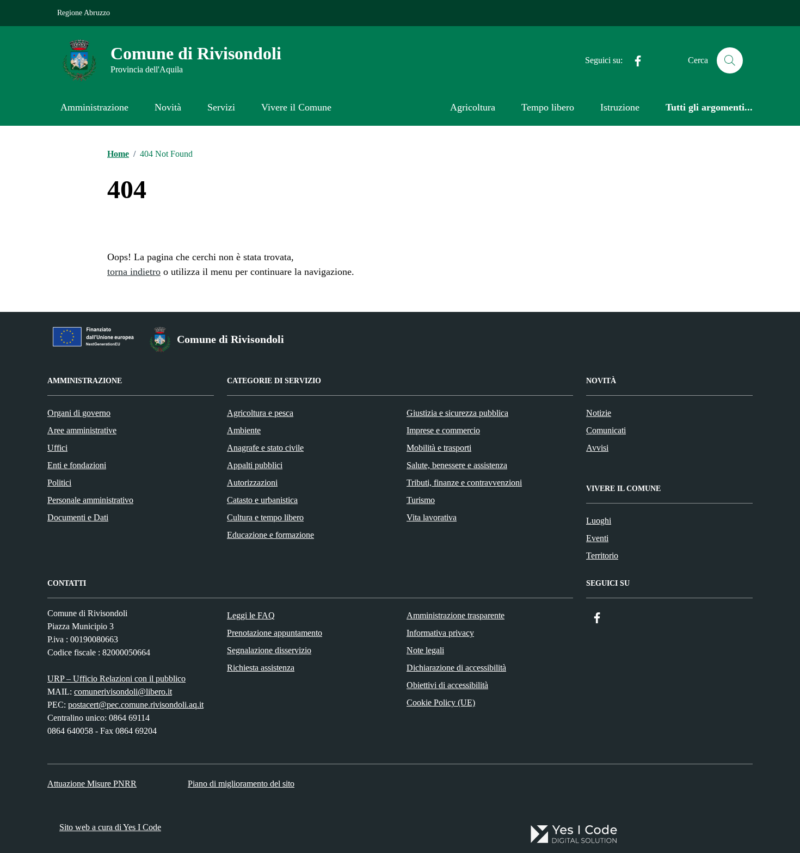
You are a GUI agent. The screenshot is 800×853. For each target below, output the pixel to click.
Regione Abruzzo (83, 13)
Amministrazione (94, 107)
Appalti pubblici (254, 465)
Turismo (421, 500)
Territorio (602, 555)
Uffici (57, 447)
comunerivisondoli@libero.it (123, 691)
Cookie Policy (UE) (441, 702)
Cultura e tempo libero (265, 517)
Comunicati (606, 430)
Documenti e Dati (77, 517)
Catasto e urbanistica (262, 500)
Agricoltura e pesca (260, 413)
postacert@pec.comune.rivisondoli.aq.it (136, 704)
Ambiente (244, 430)
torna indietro (134, 271)
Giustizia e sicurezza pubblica (457, 413)
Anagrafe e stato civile (265, 447)
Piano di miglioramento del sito (241, 783)
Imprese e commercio (443, 430)
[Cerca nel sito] (730, 60)
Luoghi (598, 520)
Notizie (598, 413)
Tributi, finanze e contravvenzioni (464, 482)
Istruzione (619, 107)
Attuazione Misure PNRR (92, 783)
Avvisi (597, 447)
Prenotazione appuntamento (274, 632)
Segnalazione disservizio (269, 650)
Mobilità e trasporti (439, 447)
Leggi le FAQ (251, 615)
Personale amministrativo (90, 500)
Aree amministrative (81, 430)
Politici (59, 482)
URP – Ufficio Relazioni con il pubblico (116, 678)
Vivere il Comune (296, 107)
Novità (168, 107)
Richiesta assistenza (260, 667)
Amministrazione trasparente (455, 615)
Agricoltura (472, 107)
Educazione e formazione (270, 534)
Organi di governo (78, 413)
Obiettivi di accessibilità (447, 685)
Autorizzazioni (252, 482)
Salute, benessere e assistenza (457, 465)
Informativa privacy (440, 632)
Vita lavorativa (432, 517)
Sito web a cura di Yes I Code (110, 827)
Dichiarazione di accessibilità (456, 667)
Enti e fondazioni (76, 465)
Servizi (221, 107)
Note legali (425, 650)
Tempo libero (547, 107)
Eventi (597, 538)
